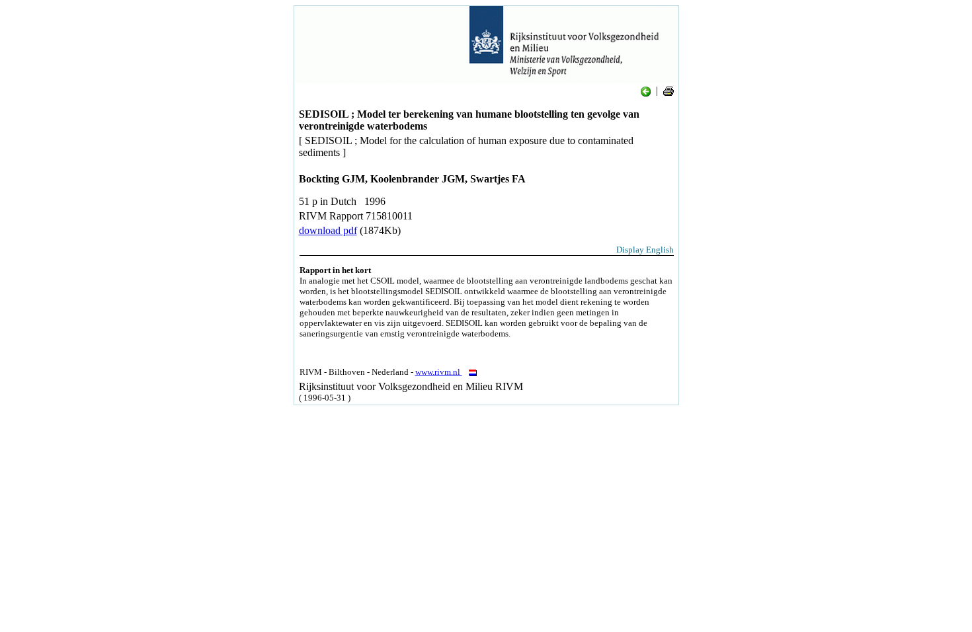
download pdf (328, 230)
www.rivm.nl (438, 372)
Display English (645, 250)
